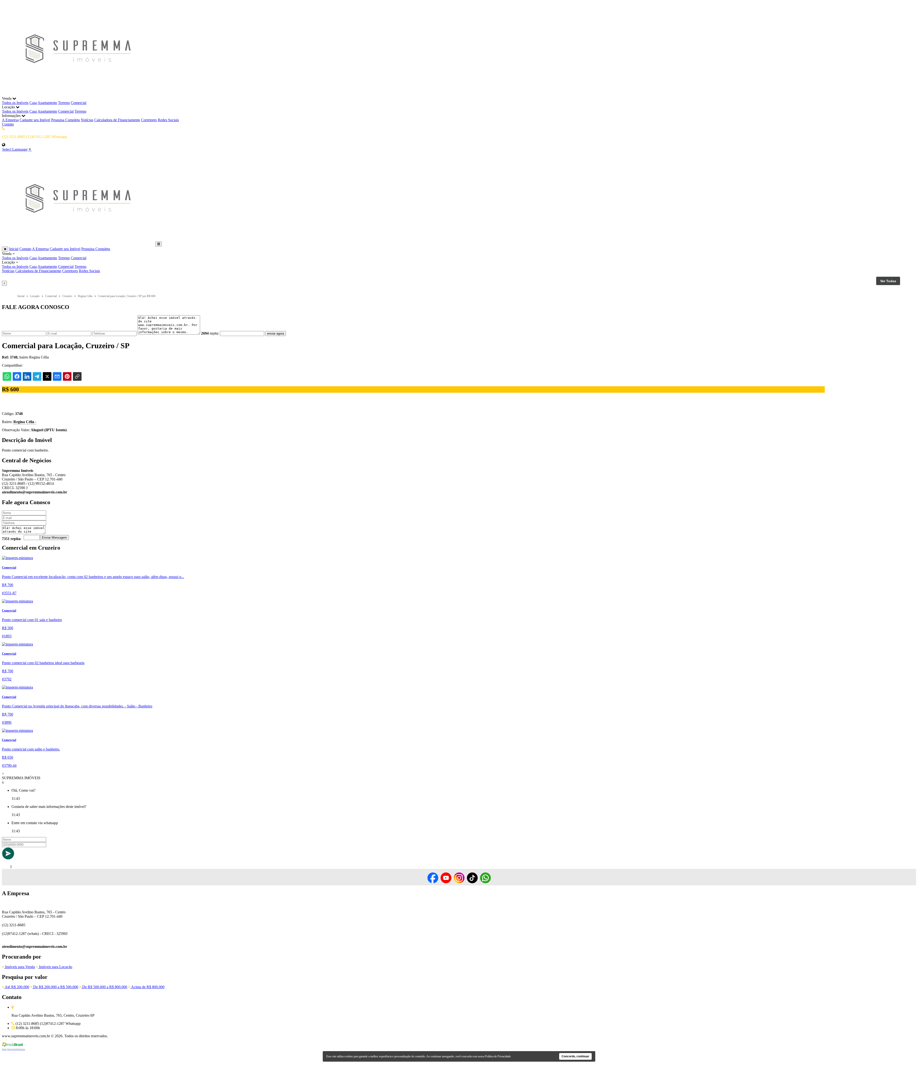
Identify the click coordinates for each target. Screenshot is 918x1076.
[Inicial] (78, 94)
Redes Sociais (168, 120)
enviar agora (275, 333)
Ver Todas (888, 281)
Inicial (13, 249)
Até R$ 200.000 (16, 987)
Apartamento (47, 103)
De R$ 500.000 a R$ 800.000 (104, 987)
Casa (33, 103)
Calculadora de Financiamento (117, 120)
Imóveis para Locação (55, 967)
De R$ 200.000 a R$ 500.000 (55, 987)
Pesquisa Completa (65, 120)
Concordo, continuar (575, 1056)
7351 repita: (11, 539)
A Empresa (10, 120)
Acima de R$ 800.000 (147, 987)
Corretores (149, 120)
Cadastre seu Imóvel (35, 120)
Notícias (87, 120)
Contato (8, 124)
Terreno (64, 103)
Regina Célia (24, 422)
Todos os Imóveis (15, 103)
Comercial (78, 103)
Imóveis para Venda (19, 967)
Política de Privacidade (498, 1056)
